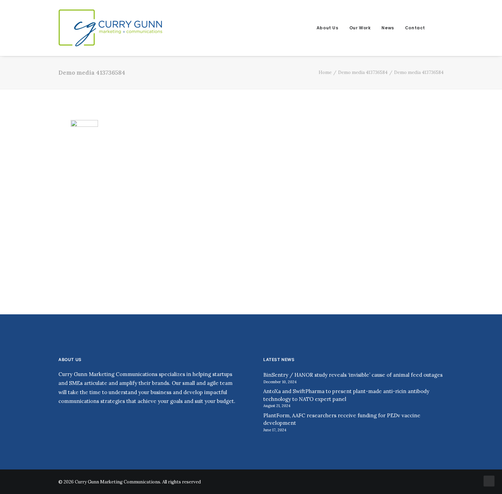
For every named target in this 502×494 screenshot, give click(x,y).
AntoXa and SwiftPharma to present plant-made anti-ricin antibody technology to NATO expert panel (346, 395)
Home (325, 72)
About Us (327, 28)
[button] (440, 28)
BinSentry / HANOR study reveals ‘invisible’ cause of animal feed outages (353, 375)
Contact (415, 28)
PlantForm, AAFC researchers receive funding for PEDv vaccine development (341, 419)
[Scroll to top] (489, 480)
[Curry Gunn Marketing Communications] (111, 28)
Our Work (360, 28)
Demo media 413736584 (363, 72)
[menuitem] (327, 28)
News (387, 28)
